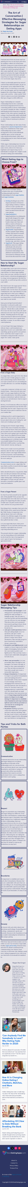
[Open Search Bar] (18, 1)
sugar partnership (11, 945)
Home (4, 4)
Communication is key (7, 462)
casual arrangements (15, 127)
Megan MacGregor (8, 31)
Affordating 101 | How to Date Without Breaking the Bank (13, 1123)
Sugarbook (9, 243)
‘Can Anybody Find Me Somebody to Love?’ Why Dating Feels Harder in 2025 (14, 1039)
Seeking (8, 201)
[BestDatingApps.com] (6, 1)
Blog (8, 4)
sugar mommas (9, 197)
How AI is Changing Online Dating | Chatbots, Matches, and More (12, 1081)
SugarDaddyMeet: (11, 214)
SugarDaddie (10, 229)
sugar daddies (19, 195)
